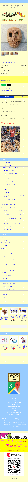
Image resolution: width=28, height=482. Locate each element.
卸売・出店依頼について (6, 294)
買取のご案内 (3, 300)
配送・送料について (16, 422)
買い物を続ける (4, 92)
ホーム (5, 422)
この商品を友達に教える (6, 88)
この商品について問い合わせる (7, 90)
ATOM (18, 426)
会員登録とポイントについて (7, 286)
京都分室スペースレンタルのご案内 (8, 283)
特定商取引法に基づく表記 (6, 80)
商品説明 (7, 96)
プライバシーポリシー (15, 424)
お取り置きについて (5, 297)
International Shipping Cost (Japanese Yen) (10, 289)
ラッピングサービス (5, 291)
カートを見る (17, 419)
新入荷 (14, 62)
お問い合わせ (3, 420)
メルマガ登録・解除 (22, 424)
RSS (15, 426)
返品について (3, 79)
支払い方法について (9, 422)
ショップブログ (11, 426)
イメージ (21, 96)
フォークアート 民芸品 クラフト (6, 62)
